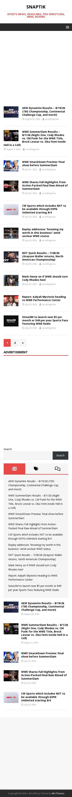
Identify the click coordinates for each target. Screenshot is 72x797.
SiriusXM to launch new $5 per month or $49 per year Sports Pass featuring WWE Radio (45, 320)
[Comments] (57, 468)
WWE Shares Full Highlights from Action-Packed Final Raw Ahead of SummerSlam (45, 185)
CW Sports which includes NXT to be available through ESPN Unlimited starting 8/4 (44, 209)
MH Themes (58, 793)
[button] (67, 27)
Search (8, 449)
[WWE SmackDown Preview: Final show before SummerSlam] (11, 660)
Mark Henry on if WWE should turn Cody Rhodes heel (45, 278)
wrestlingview (52, 119)
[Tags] (36, 468)
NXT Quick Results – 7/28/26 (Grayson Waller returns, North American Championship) (42, 256)
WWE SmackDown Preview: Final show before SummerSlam (43, 163)
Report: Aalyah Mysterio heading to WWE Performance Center (44, 298)
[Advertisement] (36, 67)
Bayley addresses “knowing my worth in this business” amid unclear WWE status (43, 232)
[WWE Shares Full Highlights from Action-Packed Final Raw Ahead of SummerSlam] (11, 679)
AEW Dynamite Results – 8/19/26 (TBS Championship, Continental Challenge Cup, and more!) (43, 111)
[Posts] (14, 468)
